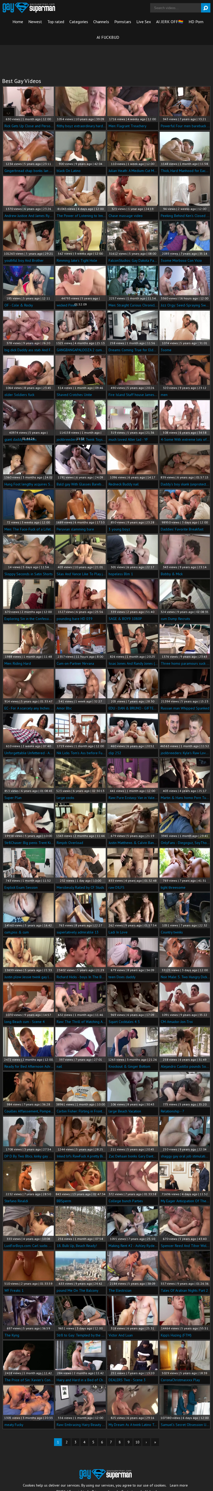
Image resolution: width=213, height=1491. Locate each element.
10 (137, 1442)
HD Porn (196, 21)
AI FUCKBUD (108, 37)
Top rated (55, 21)
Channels (101, 21)
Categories (78, 21)
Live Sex (143, 21)
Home (17, 21)
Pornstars (122, 21)
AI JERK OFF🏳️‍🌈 (169, 21)
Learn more (179, 1485)
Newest (35, 21)
